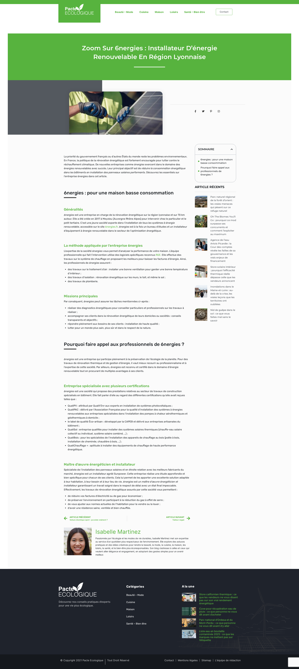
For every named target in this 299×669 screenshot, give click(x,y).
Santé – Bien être (194, 12)
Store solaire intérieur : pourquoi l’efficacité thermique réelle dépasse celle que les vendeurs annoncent (223, 273)
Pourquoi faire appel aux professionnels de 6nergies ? (215, 171)
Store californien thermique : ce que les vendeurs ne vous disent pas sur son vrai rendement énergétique (218, 599)
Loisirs (174, 12)
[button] (232, 149)
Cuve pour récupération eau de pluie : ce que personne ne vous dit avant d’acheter (218, 611)
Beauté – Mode (124, 12)
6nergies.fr (111, 226)
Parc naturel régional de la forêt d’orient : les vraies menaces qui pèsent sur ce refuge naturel (222, 203)
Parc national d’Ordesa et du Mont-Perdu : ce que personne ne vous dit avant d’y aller (217, 622)
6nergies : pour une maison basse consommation (217, 161)
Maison (159, 12)
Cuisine (144, 12)
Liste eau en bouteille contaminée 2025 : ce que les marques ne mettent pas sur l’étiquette (216, 636)
